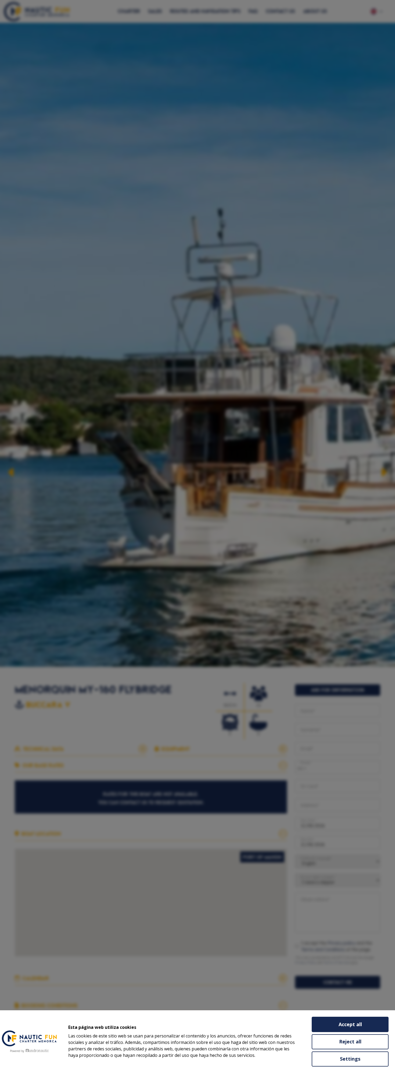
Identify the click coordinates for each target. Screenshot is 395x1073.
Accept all (350, 1024)
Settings (350, 1059)
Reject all (350, 1041)
